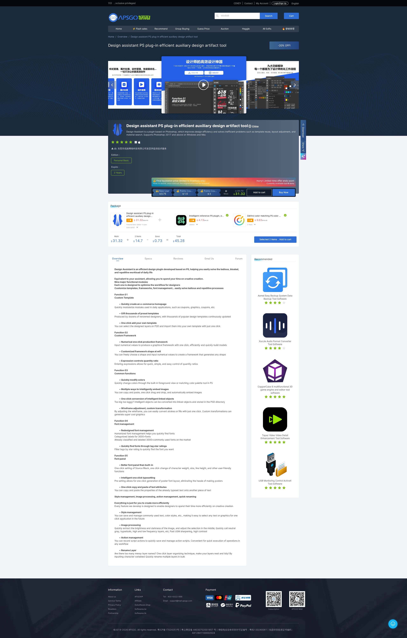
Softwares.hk (140, 613)
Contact (248, 3)
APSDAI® (139, 596)
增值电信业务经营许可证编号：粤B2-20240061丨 (243, 629)
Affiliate (138, 601)
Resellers (112, 609)
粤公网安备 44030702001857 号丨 (199, 629)
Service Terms (114, 601)
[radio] (112, 142)
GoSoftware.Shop (142, 605)
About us (112, 596)
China (255, 126)
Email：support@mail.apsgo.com (177, 601)
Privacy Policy (114, 605)
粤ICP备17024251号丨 (169, 629)
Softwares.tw (140, 609)
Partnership (113, 613)
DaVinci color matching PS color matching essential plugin (275, 215)
